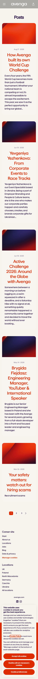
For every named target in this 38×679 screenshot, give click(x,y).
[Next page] (27, 513)
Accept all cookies (19, 656)
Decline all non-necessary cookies (19, 664)
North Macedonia (10, 576)
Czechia (6, 583)
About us (6, 540)
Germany (6, 580)
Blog (4, 550)
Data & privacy (9, 554)
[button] (33, 4)
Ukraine (5, 587)
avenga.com (19, 597)
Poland (5, 573)
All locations (7, 590)
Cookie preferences (19, 672)
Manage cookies (9, 558)
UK (3, 569)
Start (4, 536)
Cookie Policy (15, 636)
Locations (6, 543)
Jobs (4, 547)
